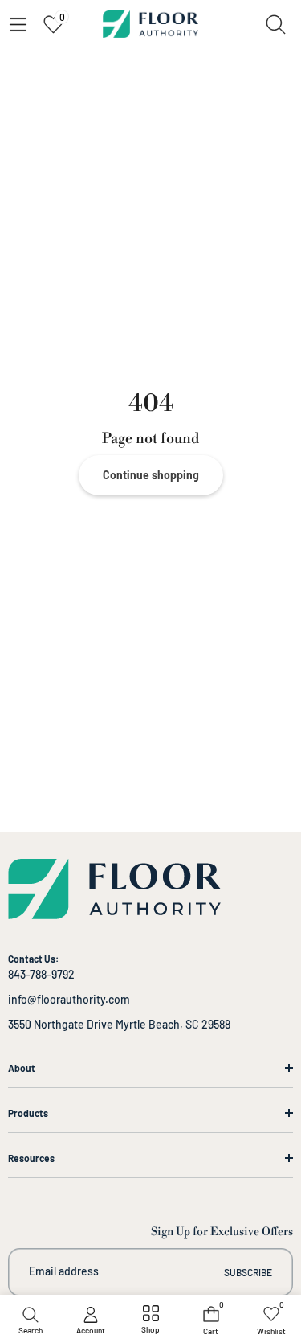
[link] (150, 1320)
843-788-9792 (41, 974)
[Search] (276, 24)
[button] (17, 24)
